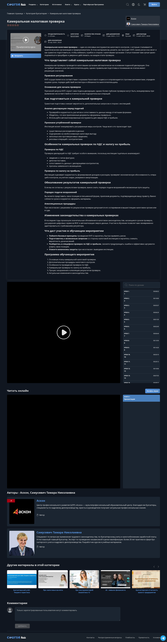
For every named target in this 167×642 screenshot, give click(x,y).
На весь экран (152, 391)
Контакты (91, 637)
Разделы (32, 4)
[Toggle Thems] (139, 4)
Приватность (143, 637)
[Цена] (144, 4)
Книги (67, 4)
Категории (44, 4)
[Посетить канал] (163, 638)
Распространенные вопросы (110, 637)
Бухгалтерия (75, 36)
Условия (156, 637)
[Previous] (154, 566)
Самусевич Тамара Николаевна (59, 532)
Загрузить (18, 56)
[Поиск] (127, 4)
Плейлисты (130, 637)
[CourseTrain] (16, 4)
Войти (154, 4)
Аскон (41, 500)
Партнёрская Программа (93, 4)
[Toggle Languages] (133, 4)
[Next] (158, 566)
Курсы (76, 4)
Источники (57, 4)
